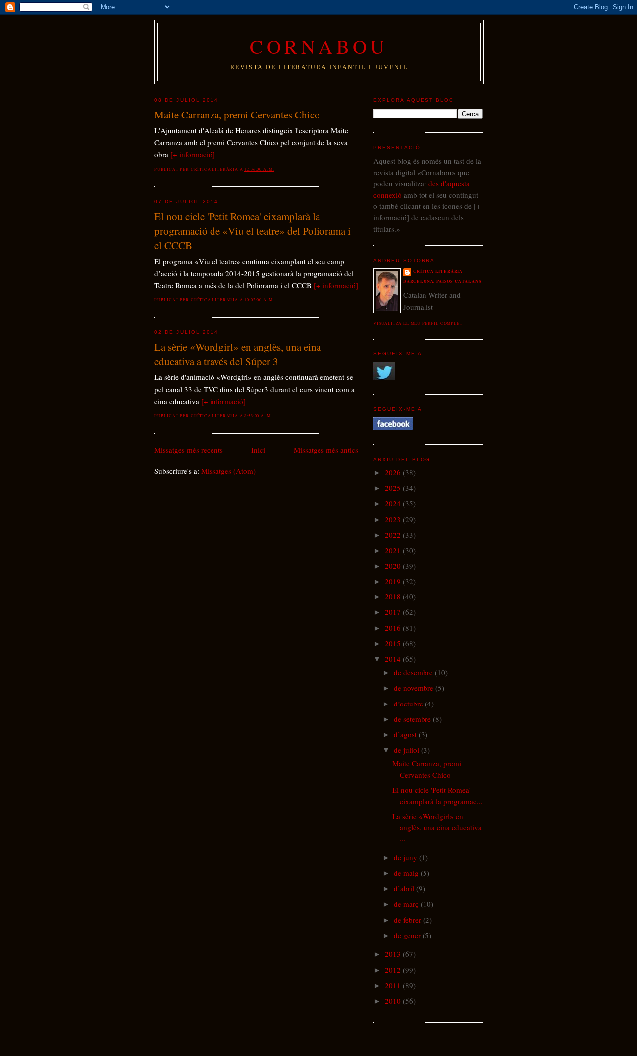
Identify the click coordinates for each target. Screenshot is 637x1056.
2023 (394, 519)
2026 (394, 472)
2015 (394, 643)
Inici (258, 450)
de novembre (414, 688)
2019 (394, 581)
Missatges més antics (326, 450)
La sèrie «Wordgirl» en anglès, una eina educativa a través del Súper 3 (237, 354)
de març (407, 904)
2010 (394, 1001)
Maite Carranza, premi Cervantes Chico (237, 114)
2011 (394, 985)
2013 (394, 954)
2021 (394, 550)
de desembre (414, 672)
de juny (406, 857)
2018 (394, 596)
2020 (394, 566)
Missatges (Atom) (228, 471)
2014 (394, 659)
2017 (394, 612)
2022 (394, 535)
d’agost (406, 734)
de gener (408, 935)
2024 (394, 503)
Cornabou (319, 46)
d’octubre (409, 703)
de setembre (413, 719)
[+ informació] (192, 154)
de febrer (408, 920)
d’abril (405, 888)
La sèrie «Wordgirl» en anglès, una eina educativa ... (437, 827)
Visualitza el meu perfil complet (418, 323)
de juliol (407, 750)
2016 (394, 628)
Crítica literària (438, 271)
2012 (394, 970)
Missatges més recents (188, 450)
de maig (407, 873)
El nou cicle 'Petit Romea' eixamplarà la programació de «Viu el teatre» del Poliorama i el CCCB (252, 230)
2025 (394, 488)
